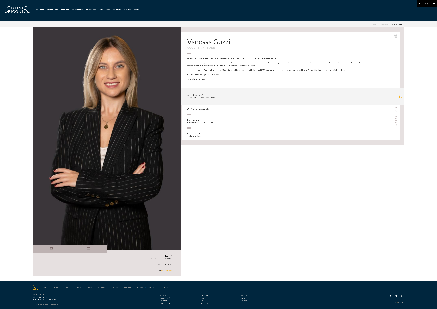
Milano (55, 287)
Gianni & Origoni (38, 295)
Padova (78, 287)
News (101, 9)
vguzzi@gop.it (166, 270)
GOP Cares (128, 9)
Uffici (136, 9)
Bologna (67, 287)
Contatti (244, 301)
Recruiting (117, 9)
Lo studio (40, 9)
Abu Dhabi (101, 287)
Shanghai (164, 287)
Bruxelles (114, 287)
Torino (89, 287)
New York (152, 287)
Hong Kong (128, 287)
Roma (45, 287)
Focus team (65, 9)
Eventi (108, 9)
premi (394, 302)
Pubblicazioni (91, 9)
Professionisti (77, 9)
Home (374, 24)
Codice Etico (54, 304)
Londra (140, 287)
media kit (401, 302)
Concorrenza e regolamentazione (201, 98)
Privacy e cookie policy (41, 304)
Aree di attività (52, 9)
